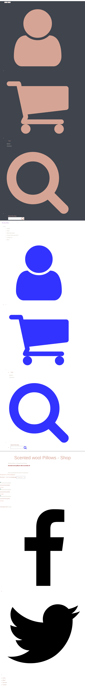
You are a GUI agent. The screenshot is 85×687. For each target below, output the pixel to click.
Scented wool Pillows (21, 463)
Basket (8, 143)
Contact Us (9, 237)
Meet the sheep (11, 233)
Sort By (14, 477)
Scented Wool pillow (5, 485)
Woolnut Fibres (11, 463)
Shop (8, 230)
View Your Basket (12, 472)
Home (8, 228)
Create (9, 506)
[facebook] (43, 591)
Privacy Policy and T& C (12, 235)
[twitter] (43, 674)
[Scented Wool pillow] (5, 483)
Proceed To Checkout (22, 472)
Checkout (9, 146)
